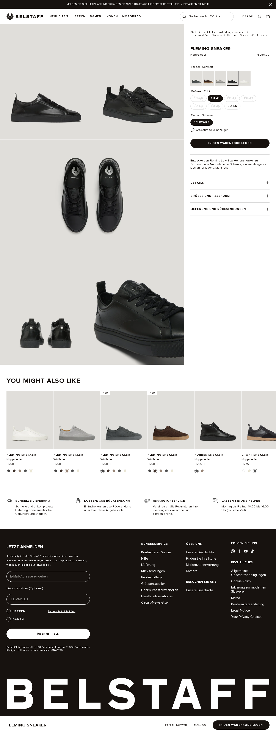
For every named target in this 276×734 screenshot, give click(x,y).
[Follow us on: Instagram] (233, 551)
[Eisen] (196, 78)
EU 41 (215, 98)
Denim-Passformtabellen (159, 590)
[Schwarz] (232, 78)
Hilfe (144, 558)
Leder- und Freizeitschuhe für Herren (213, 35)
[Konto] (259, 16)
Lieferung (148, 565)
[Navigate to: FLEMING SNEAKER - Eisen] (123, 420)
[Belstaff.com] (24, 16)
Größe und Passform (210, 196)
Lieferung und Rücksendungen (218, 209)
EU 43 (250, 99)
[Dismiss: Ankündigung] (270, 4)
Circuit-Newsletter (155, 602)
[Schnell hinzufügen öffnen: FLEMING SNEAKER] (8, 471)
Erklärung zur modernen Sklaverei (248, 589)
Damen (95, 16)
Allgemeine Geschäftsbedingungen (248, 573)
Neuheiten (59, 16)
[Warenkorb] (267, 16)
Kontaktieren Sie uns (156, 552)
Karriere (192, 571)
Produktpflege (152, 577)
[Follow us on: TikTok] (252, 551)
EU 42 (233, 99)
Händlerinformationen (157, 596)
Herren (78, 16)
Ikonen (112, 16)
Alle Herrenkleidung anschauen (226, 32)
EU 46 (232, 106)
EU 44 (199, 107)
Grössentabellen (153, 584)
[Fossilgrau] (220, 78)
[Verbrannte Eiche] (208, 78)
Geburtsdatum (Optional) (24, 588)
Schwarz (201, 122)
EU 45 (217, 107)
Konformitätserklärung (247, 604)
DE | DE (247, 16)
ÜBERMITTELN (48, 633)
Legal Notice (240, 610)
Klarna (235, 598)
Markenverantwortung (202, 565)
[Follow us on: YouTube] (246, 551)
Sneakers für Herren (252, 35)
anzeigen (212, 130)
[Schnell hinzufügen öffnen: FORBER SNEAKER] (196, 471)
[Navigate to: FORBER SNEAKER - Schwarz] (217, 420)
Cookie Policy (241, 581)
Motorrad (131, 16)
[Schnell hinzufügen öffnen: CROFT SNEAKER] (244, 471)
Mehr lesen (222, 167)
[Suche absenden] (184, 16)
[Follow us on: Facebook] (239, 551)
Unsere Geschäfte (199, 590)
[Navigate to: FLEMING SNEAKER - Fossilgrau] (76, 420)
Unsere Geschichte (200, 552)
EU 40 (199, 99)
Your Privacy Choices (246, 617)
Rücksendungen (153, 571)
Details (197, 183)
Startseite (196, 32)
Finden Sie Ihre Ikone (201, 558)
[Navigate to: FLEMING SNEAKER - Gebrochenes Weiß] (29, 420)
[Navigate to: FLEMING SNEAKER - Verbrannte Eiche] (170, 420)
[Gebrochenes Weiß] (245, 78)
